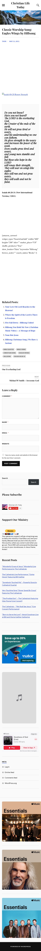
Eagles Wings (24, 353)
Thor (4, 41)
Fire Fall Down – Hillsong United (19, 322)
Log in (7, 767)
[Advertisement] (20, 65)
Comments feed (11, 778)
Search (5, 478)
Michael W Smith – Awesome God (24, 380)
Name (5, 422)
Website (5, 444)
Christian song (10, 353)
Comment (7, 396)
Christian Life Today (20, 5)
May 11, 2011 (14, 41)
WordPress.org (11, 783)
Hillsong (7, 356)
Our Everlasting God (11, 369)
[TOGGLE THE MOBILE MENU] (3, 5)
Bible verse (21, 349)
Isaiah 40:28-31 (19, 356)
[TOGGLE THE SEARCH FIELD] (37, 5)
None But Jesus (11, 335)
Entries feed (9, 772)
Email (5, 433)
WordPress (26, 946)
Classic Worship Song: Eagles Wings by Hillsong (19, 31)
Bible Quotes (9, 349)
